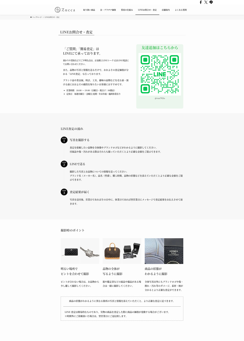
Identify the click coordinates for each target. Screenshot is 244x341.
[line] (211, 2)
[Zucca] (65, 10)
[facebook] (200, 2)
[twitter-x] (206, 2)
